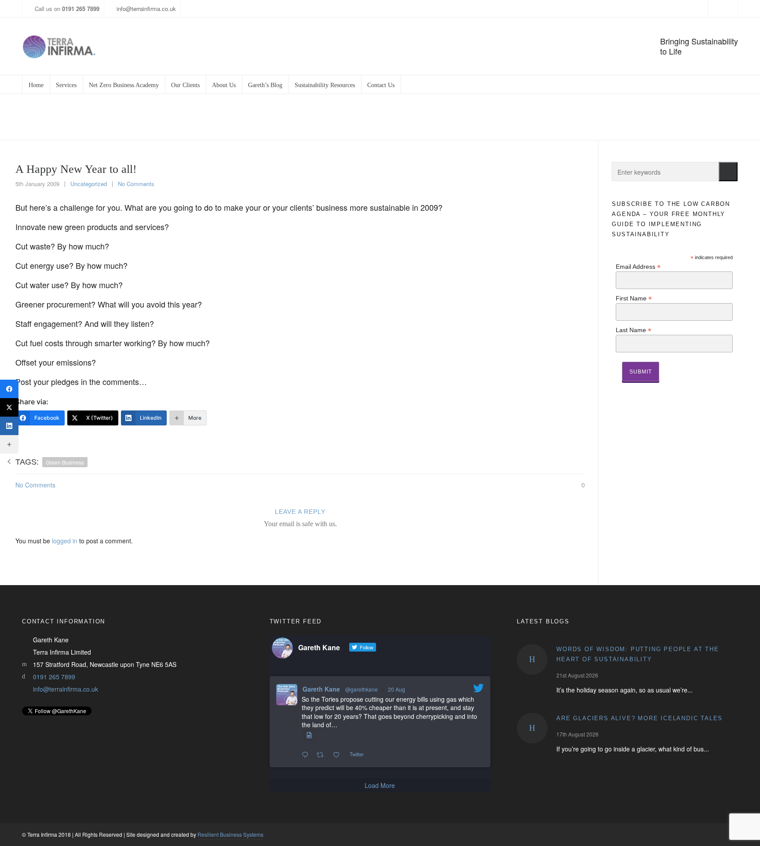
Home (609, 117)
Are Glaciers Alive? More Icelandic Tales (639, 718)
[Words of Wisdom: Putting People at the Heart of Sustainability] (532, 659)
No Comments (136, 183)
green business (65, 462)
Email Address (638, 266)
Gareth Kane (321, 689)
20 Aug (396, 689)
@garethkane (361, 689)
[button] (728, 171)
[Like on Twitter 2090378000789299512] (339, 755)
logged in (64, 540)
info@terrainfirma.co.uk (146, 8)
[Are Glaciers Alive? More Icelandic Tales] (532, 728)
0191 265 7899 (54, 676)
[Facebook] (9, 389)
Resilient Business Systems (230, 834)
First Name (634, 298)
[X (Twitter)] (9, 407)
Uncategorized (645, 117)
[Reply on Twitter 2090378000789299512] (307, 755)
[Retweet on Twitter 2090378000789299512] (322, 755)
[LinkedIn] (9, 426)
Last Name (633, 329)
